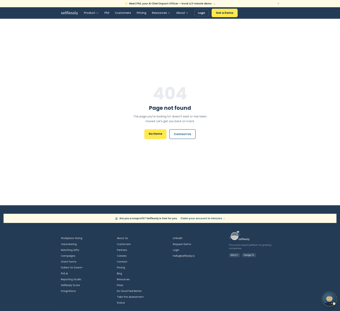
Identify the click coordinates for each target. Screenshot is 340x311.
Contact (122, 261)
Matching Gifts (70, 250)
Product (89, 13)
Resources (159, 13)
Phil (106, 13)
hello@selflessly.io (184, 256)
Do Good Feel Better (129, 291)
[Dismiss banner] (278, 3)
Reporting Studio (71, 279)
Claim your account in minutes (202, 218)
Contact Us (182, 134)
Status (121, 302)
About (180, 13)
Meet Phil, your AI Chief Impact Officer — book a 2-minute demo (170, 3)
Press (120, 285)
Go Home (155, 134)
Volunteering (69, 244)
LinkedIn (178, 238)
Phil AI (64, 273)
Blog (119, 273)
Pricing (141, 13)
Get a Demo (224, 13)
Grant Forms (68, 261)
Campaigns (68, 256)
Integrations (68, 291)
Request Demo (182, 244)
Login (201, 13)
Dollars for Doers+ (72, 267)
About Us (122, 238)
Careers (122, 256)
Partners (122, 250)
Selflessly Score (70, 285)
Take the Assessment (130, 297)
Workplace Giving (71, 238)
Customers (123, 13)
